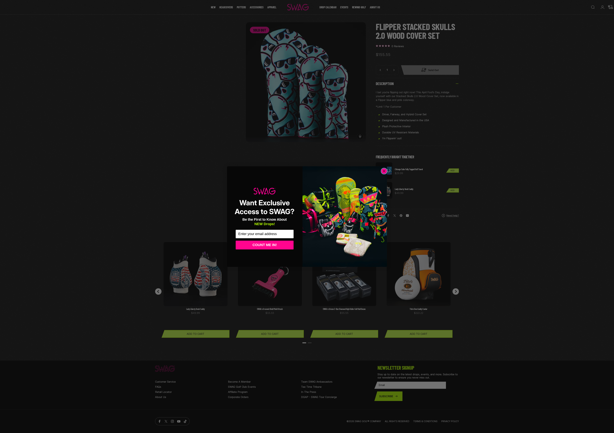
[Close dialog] (384, 171)
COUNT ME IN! (264, 245)
